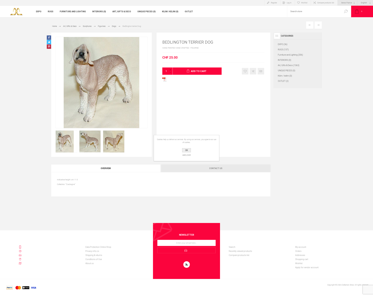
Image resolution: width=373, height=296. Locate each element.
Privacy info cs (92, 251)
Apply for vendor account (307, 267)
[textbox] (313, 11)
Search (345, 11)
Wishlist (298, 263)
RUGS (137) (283, 49)
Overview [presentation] (106, 168)
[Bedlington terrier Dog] (318, 25)
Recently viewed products (240, 251)
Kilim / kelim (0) (170, 11)
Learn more (186, 155)
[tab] (106, 168)
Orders (298, 251)
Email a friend (261, 71)
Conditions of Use (93, 259)
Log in (289, 3)
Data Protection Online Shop (98, 247)
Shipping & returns (93, 255)
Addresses (300, 255)
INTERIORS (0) (99, 11)
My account (300, 247)
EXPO (38, 11)
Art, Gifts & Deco (121, 11)
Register (274, 3)
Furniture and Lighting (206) (290, 55)
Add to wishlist (245, 71)
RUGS (50, 11)
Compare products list (325, 3)
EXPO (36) (282, 44)
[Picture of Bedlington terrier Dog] (66, 141)
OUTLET (189, 11)
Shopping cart (301, 259)
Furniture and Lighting (73, 11)
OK (186, 150)
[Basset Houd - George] (309, 25)
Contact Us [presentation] (215, 168)
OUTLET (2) (283, 81)
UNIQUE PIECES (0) (146, 11)
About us (89, 263)
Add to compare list (253, 71)
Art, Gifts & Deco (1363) (288, 65)
